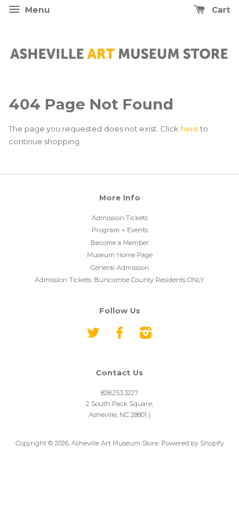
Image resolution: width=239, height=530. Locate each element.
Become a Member (119, 243)
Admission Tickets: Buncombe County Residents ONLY (119, 280)
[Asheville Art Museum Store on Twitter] (93, 335)
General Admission (119, 268)
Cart (219, 10)
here (189, 128)
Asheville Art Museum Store (114, 443)
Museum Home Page (120, 255)
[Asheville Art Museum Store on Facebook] (119, 335)
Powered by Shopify (192, 443)
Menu (36, 10)
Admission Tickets (120, 218)
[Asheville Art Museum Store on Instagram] (145, 335)
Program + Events (120, 230)
